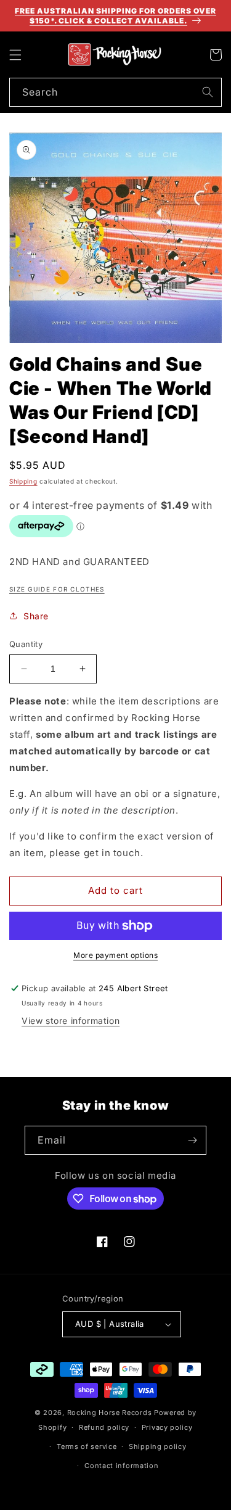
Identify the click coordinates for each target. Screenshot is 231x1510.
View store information (71, 1020)
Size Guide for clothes (57, 589)
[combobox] (115, 92)
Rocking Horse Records (109, 1412)
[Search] (207, 91)
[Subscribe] (192, 1140)
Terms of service (86, 1446)
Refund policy (104, 1427)
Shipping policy (158, 1446)
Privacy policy (167, 1427)
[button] (15, 54)
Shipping (23, 481)
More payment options (115, 955)
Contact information (121, 1465)
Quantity (26, 644)
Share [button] (36, 616)
